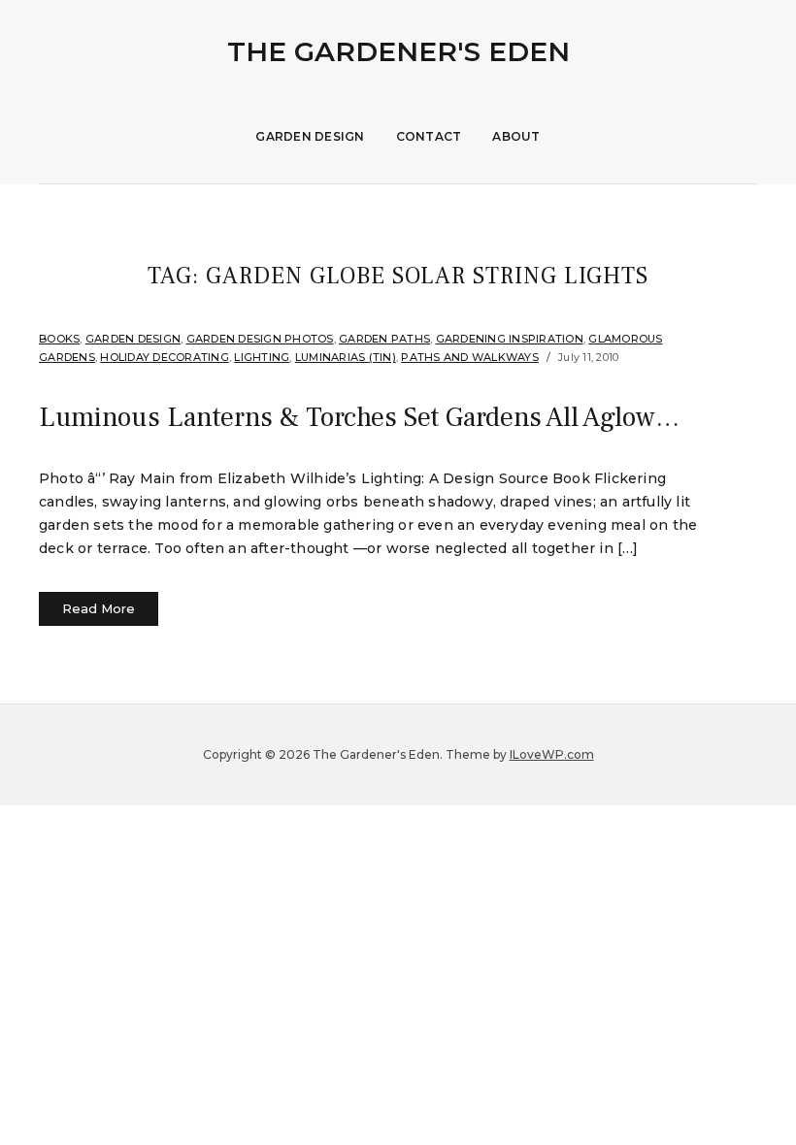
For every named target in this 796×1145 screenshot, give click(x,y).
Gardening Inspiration (509, 338)
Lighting (261, 357)
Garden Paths (384, 338)
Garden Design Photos (260, 338)
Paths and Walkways (470, 357)
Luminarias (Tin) (345, 357)
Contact (429, 136)
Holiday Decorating (164, 357)
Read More (98, 608)
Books (59, 338)
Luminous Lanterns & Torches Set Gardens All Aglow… (359, 417)
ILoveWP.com (552, 754)
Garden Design (309, 136)
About (516, 136)
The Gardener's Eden (398, 51)
